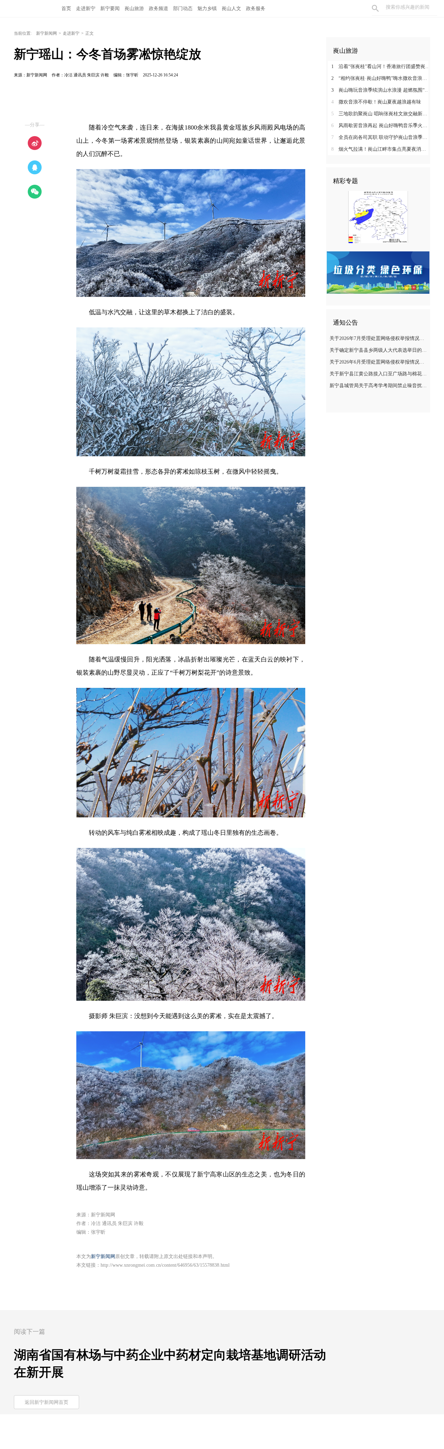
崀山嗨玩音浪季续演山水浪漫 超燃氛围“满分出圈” (380, 90)
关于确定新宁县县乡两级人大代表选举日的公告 (379, 350)
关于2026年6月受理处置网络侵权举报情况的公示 (379, 362)
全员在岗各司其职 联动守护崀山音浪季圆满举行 (380, 137)
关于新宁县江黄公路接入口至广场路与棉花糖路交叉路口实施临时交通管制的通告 (379, 373)
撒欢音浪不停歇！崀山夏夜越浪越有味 (376, 102)
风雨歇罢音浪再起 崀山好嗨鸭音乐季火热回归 (380, 125)
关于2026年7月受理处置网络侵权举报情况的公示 (379, 338)
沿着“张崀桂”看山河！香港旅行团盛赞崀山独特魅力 (380, 66)
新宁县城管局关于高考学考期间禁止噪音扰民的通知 (379, 385)
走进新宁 (71, 33)
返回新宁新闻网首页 (46, 1402)
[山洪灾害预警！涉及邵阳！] (378, 216)
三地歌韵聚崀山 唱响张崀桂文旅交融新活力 (380, 113)
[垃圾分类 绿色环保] (378, 272)
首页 (66, 8)
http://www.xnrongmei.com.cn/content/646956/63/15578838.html (165, 1265)
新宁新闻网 (46, 33)
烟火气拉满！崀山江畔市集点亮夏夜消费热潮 (380, 149)
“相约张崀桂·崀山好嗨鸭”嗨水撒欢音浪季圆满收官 (380, 78)
